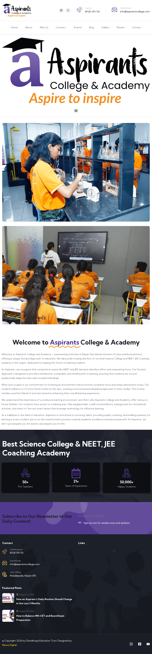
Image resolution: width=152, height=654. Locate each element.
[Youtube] (148, 644)
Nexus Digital (9, 644)
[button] (76, 110)
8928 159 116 (16, 552)
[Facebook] (61, 10)
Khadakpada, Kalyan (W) (23, 575)
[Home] (16, 10)
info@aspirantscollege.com (135, 11)
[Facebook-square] (139, 644)
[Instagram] (68, 10)
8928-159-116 (92, 11)
